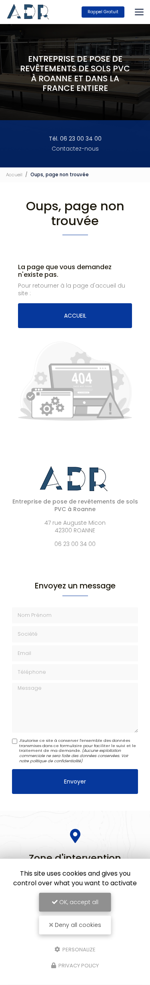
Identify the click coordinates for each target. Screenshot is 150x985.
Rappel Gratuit (103, 12)
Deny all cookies (77, 925)
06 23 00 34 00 (75, 544)
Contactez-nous (75, 149)
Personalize (78, 949)
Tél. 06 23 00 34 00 (75, 139)
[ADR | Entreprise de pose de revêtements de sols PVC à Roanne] (29, 12)
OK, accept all (78, 902)
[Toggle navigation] (139, 12)
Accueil (14, 174)
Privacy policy (78, 965)
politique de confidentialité (55, 760)
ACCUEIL (75, 316)
